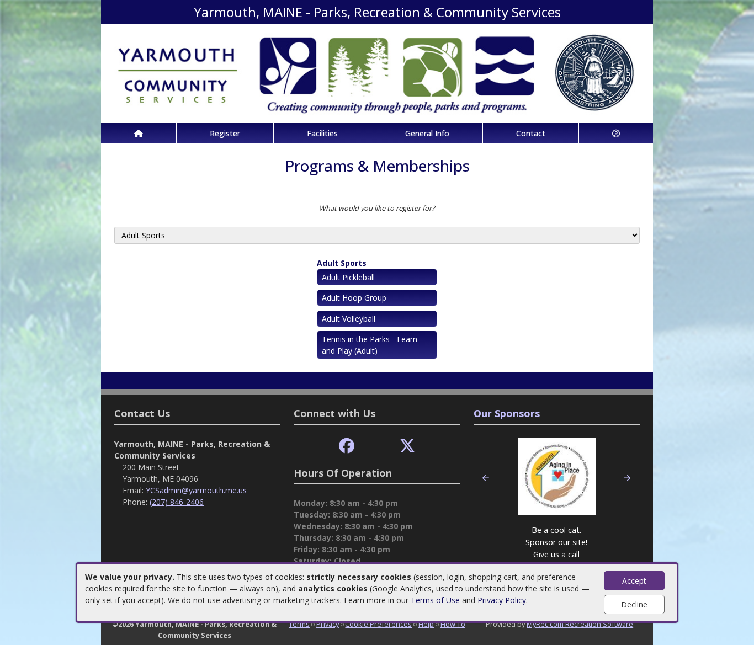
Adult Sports (342, 263)
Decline (634, 604)
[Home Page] (138, 133)
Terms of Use (435, 600)
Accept (634, 580)
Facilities (322, 133)
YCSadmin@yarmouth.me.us (196, 490)
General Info (427, 133)
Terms (299, 624)
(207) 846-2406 (177, 502)
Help (426, 624)
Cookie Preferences (378, 624)
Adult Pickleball (348, 277)
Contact (530, 133)
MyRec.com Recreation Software (580, 624)
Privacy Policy (501, 600)
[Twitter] (407, 446)
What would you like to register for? (377, 208)
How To (452, 624)
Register (225, 133)
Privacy (327, 624)
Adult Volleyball (348, 318)
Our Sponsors (507, 413)
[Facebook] (346, 446)
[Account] (616, 133)
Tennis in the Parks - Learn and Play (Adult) (369, 345)
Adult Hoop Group (354, 297)
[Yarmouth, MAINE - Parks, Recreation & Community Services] (377, 72)
